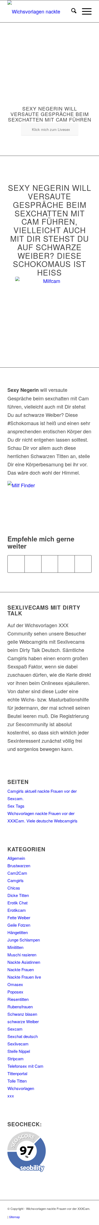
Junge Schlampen (23, 940)
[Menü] (84, 11)
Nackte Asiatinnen (23, 962)
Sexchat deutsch (22, 1036)
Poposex (15, 992)
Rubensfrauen (20, 1006)
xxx (10, 1096)
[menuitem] (71, 11)
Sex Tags (15, 806)
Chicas (13, 888)
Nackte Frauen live (24, 977)
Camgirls (15, 880)
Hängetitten (17, 932)
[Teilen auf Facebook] (16, 563)
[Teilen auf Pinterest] (66, 563)
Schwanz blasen (22, 1014)
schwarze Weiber (23, 1021)
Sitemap (14, 1217)
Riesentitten (18, 999)
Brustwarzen (18, 865)
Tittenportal (17, 1073)
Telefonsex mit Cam (25, 1066)
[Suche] (71, 11)
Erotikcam (16, 910)
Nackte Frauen (20, 969)
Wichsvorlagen (20, 1088)
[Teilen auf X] (33, 563)
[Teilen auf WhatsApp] (50, 563)
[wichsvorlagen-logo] (41, 11)
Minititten (15, 947)
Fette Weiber (18, 917)
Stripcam (15, 1058)
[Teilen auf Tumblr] (83, 563)
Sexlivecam (18, 1044)
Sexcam (15, 1029)
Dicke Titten (18, 895)
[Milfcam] (49, 311)
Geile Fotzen (18, 925)
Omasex (15, 984)
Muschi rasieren (21, 954)
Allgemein (16, 858)
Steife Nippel (18, 1051)
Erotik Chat (17, 902)
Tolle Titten (17, 1081)
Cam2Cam (17, 873)
